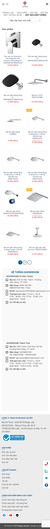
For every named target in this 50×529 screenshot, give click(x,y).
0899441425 (15, 288)
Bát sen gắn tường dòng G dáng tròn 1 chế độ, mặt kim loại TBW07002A (13, 175)
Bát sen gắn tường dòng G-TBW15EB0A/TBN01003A (13, 97)
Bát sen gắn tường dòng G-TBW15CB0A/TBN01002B (38, 58)
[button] (3, 4)
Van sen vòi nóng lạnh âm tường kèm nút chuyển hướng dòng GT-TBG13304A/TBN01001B (12, 59)
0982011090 (18, 355)
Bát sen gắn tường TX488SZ (13, 133)
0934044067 (30, 355)
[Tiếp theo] (30, 262)
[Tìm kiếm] (7, 4)
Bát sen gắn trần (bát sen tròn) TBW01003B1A (37, 249)
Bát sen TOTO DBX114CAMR (37, 96)
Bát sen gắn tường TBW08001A (37, 212)
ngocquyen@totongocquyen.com (29, 358)
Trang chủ (8, 12)
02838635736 (26, 352)
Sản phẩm (22, 12)
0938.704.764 (25, 285)
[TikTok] (17, 515)
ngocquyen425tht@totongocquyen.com (32, 291)
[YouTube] (10, 515)
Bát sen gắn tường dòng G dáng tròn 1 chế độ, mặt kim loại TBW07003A (37, 175)
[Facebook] (4, 515)
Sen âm (33, 12)
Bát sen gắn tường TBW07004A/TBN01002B (13, 212)
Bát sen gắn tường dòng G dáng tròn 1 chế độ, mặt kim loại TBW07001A (37, 135)
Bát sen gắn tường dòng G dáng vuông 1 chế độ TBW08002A (13, 250)
